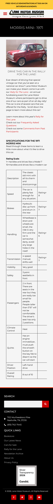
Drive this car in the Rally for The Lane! (26, 73)
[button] (5, 14)
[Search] (45, 404)
